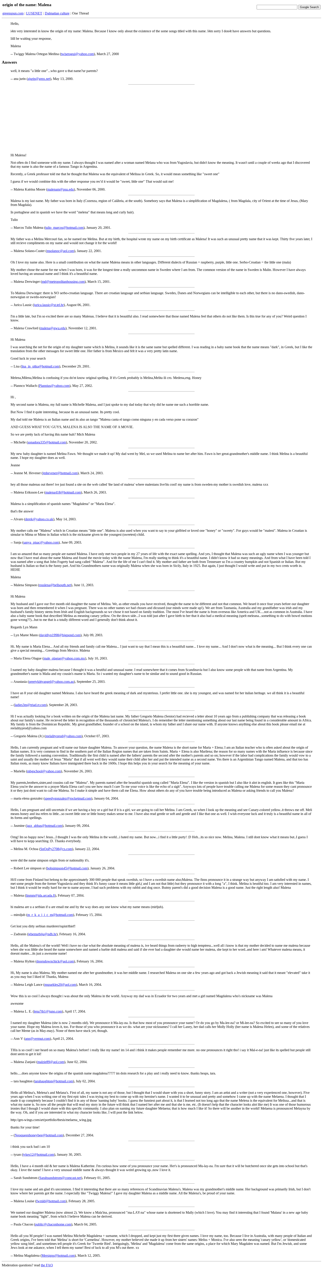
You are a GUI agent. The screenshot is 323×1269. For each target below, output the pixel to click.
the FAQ (47, 1265)
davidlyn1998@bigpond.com (60, 635)
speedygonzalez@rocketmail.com (68, 798)
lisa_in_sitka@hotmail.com (40, 366)
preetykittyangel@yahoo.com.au (51, 681)
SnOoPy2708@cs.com (56, 849)
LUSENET (34, 13)
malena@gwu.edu (52, 328)
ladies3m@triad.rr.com (30, 705)
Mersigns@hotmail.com (58, 1255)
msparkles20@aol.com (60, 984)
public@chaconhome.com (53, 1224)
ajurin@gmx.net (39, 79)
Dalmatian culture (57, 13)
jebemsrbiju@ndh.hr (42, 934)
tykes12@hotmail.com (38, 1154)
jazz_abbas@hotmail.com (44, 825)
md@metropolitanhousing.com (63, 281)
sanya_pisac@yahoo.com (41, 542)
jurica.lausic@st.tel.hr (49, 305)
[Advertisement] (161, 119)
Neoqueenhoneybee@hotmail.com (39, 1135)
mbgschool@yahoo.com (44, 771)
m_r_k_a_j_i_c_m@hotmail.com (50, 915)
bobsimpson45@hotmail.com (67, 868)
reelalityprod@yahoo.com (63, 736)
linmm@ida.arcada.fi (40, 895)
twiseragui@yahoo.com (77, 54)
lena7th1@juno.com (48, 1011)
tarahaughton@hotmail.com (53, 1081)
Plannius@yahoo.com (54, 386)
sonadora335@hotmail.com (47, 442)
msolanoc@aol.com (60, 251)
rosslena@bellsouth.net (55, 585)
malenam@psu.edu (60, 189)
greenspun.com (13, 13)
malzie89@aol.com (50, 1062)
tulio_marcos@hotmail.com (64, 227)
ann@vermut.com (37, 1038)
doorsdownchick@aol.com (55, 961)
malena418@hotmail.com (63, 492)
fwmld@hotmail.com (51, 1201)
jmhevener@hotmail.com (60, 473)
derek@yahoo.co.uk (39, 519)
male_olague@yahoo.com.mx (64, 658)
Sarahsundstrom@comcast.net (60, 1178)
